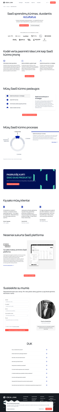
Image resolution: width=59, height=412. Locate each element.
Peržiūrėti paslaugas (35, 25)
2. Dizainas (27, 138)
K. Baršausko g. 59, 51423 (53, 399)
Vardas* (6, 299)
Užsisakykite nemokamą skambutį (29, 114)
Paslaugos (21, 2)
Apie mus (33, 2)
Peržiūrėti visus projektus (29, 275)
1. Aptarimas (17, 131)
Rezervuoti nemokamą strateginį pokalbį (17, 330)
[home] (8, 2)
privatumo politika (16, 326)
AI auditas (38, 2)
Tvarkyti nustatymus (11, 408)
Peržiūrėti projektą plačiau (8, 265)
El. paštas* (7, 304)
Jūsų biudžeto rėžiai (9, 313)
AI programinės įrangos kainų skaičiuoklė (34, 399)
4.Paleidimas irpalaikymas (6, 140)
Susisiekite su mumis (24, 25)
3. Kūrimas (19, 154)
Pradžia (4, 6)
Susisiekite (53, 2)
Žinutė (6, 318)
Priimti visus (49, 408)
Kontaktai (41, 400)
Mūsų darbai (27, 2)
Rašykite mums (42, 398)
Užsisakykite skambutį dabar (13, 184)
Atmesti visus (41, 408)
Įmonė (6, 308)
